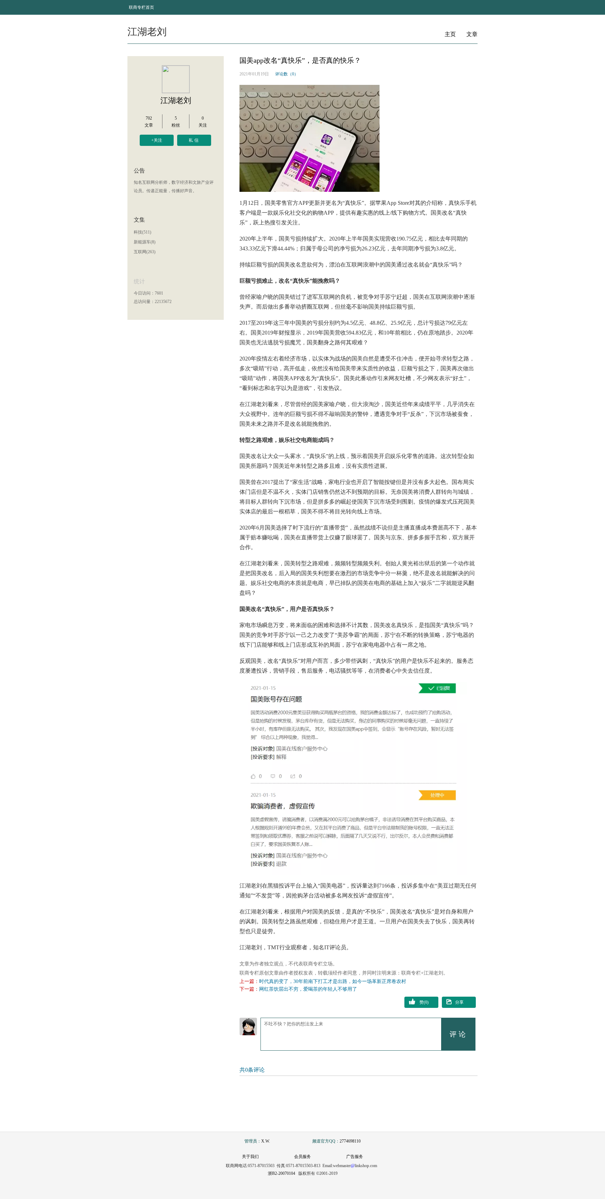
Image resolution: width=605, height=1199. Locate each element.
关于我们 (250, 1156)
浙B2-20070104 (281, 1173)
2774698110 (350, 1141)
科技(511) (142, 232)
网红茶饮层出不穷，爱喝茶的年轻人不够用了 (308, 989)
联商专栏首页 (141, 7)
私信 (194, 140)
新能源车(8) (144, 242)
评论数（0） (286, 74)
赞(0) (424, 1002)
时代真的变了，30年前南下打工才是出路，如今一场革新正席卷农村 (332, 981)
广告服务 (354, 1156)
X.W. (265, 1141)
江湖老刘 (175, 100)
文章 (472, 34)
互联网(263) (144, 251)
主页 (450, 34)
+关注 (156, 140)
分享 (459, 1002)
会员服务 (302, 1156)
